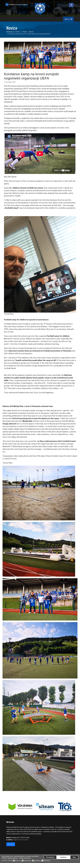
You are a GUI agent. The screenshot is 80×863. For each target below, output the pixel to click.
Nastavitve (27, 860)
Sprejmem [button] (63, 857)
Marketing (46, 860)
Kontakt (11, 844)
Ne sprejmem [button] (50, 857)
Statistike (37, 860)
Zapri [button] (74, 857)
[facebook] (71, 5)
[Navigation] (68, 19)
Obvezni (17, 860)
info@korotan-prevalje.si (18, 4)
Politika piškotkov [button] (13, 858)
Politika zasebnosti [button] (25, 858)
